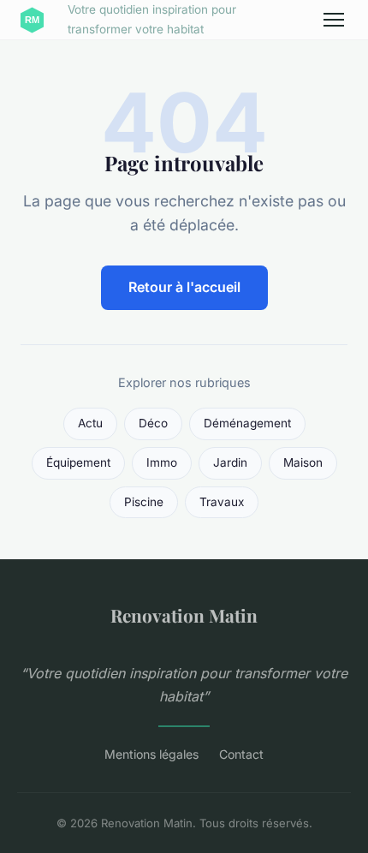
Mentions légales (151, 754)
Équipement (78, 462)
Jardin (230, 462)
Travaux (221, 502)
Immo (161, 462)
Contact (241, 754)
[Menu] (334, 19)
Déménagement (247, 423)
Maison (303, 462)
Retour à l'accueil (184, 286)
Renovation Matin (184, 615)
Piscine (143, 502)
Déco (153, 423)
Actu (90, 423)
